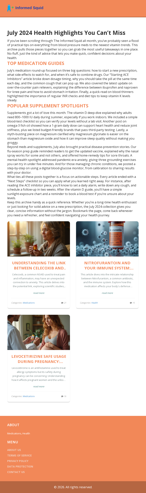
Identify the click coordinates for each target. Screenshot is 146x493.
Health (94, 302)
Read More (38, 293)
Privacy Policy (17, 461)
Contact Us (16, 472)
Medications (29, 302)
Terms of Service (19, 455)
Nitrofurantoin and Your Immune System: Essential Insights (107, 265)
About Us (14, 450)
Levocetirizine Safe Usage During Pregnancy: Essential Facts (38, 359)
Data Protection (20, 466)
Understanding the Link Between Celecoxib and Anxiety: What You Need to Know (38, 265)
